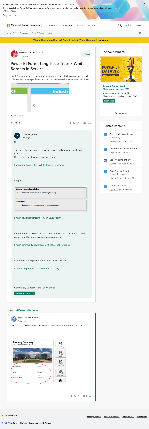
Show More (19, 115)
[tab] (119, 113)
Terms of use (128, 416)
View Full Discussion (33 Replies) (24, 309)
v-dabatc (127, 152)
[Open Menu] (140, 33)
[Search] (120, 25)
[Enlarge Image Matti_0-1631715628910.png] (39, 361)
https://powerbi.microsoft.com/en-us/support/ (37, 217)
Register (128, 25)
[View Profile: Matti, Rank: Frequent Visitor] (14, 319)
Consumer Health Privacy (40, 423)
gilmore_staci (127, 141)
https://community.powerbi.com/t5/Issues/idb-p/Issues (42, 244)
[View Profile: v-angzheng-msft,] (17, 136)
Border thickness (117, 185)
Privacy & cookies (111, 416)
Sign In (138, 25)
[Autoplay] (116, 113)
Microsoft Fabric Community (18, 33)
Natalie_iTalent (128, 163)
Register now (9, 15)
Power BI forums (38, 33)
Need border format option (123, 148)
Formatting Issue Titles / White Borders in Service (39, 164)
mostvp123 (24, 52)
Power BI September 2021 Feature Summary (36, 268)
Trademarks (141, 416)
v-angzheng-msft (29, 134)
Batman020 (130, 178)
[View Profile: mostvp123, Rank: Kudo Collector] (14, 54)
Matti (20, 317)
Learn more (102, 39)
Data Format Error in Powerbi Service (119, 173)
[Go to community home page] (25, 25)
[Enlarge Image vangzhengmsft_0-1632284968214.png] (51, 199)
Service (50, 33)
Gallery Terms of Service (121, 159)
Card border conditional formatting (121, 136)
